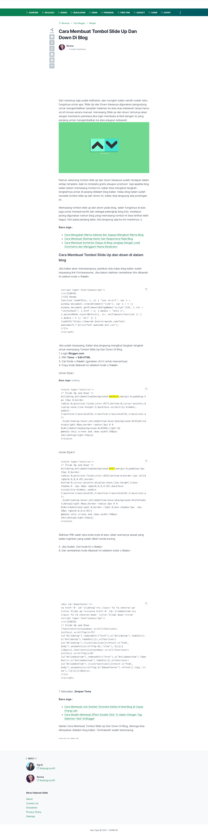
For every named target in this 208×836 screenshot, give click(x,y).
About (29, 799)
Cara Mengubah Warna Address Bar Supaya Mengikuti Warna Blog (103, 234)
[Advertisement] (82, 74)
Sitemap (30, 816)
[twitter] (51, 42)
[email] (51, 65)
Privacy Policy (33, 812)
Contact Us (32, 803)
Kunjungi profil (47, 768)
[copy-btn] (146, 289)
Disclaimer (31, 807)
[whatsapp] (51, 48)
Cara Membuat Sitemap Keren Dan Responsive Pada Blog (98, 238)
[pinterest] (51, 60)
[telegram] (51, 54)
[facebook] (51, 36)
